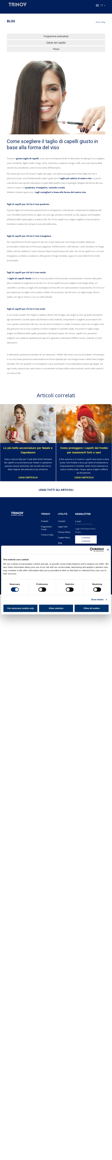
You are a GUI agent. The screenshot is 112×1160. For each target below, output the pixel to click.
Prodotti (44, 521)
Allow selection (56, 608)
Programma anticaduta (56, 36)
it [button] (102, 5)
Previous (6, 427)
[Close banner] (108, 550)
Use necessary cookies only (20, 608)
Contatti (61, 521)
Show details (97, 599)
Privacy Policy (64, 532)
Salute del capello (56, 42)
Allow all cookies (92, 608)
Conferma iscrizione (85, 539)
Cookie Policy (64, 537)
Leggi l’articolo (28, 477)
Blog (103, 22)
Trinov (56, 49)
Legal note (62, 526)
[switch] (42, 589)
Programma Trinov (46, 528)
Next (106, 427)
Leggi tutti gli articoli (56, 490)
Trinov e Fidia (47, 534)
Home (98, 22)
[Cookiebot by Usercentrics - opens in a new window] (92, 550)
